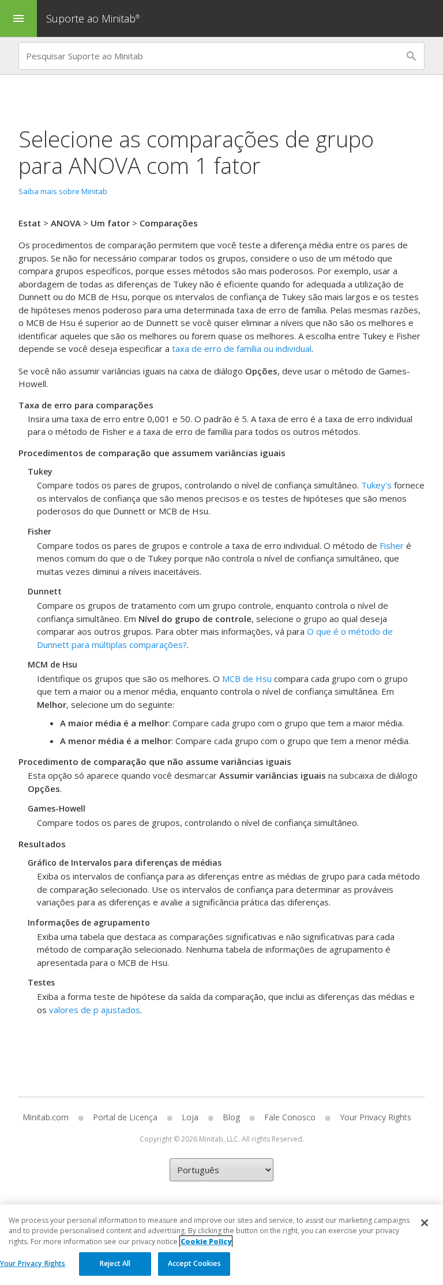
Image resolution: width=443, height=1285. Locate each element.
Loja (190, 1117)
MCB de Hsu (247, 678)
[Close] (424, 1222)
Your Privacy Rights (32, 1263)
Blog (231, 1117)
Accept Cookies (194, 1263)
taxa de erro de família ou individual (241, 348)
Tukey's (376, 485)
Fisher (392, 545)
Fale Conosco (290, 1117)
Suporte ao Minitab (93, 18)
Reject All (115, 1263)
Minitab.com (45, 1117)
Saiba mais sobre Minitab (62, 191)
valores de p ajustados (94, 1009)
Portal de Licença (125, 1117)
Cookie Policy (206, 1241)
